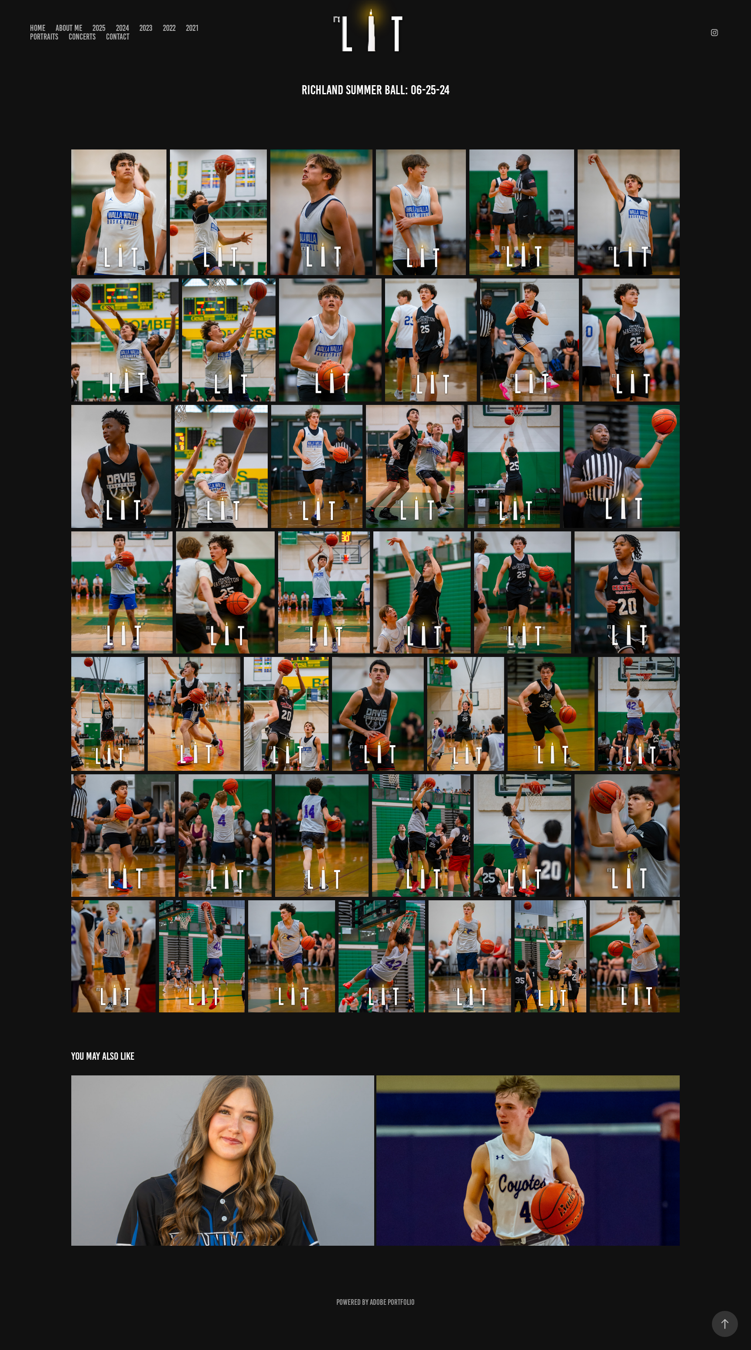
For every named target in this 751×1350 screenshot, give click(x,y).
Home (37, 28)
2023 (146, 28)
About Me (69, 28)
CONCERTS (82, 36)
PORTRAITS (44, 36)
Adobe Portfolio (392, 1302)
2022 (169, 28)
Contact (118, 36)
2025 (99, 28)
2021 (192, 28)
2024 (122, 28)
